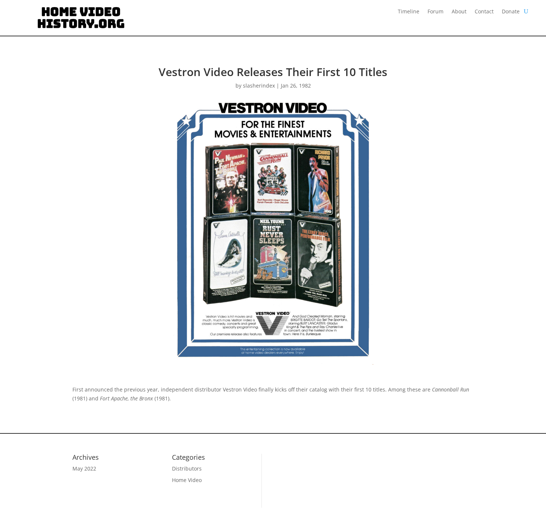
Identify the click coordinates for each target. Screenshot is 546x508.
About (459, 12)
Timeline (408, 12)
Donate (511, 12)
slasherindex (259, 85)
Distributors (187, 468)
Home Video (187, 480)
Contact (484, 12)
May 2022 (84, 468)
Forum (435, 12)
